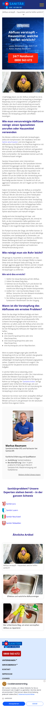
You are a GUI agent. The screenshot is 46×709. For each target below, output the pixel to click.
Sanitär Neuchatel (13, 517)
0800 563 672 (11, 653)
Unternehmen (9, 660)
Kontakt (6, 669)
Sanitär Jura (11, 504)
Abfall (34, 703)
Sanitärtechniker (29, 381)
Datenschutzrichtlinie (26, 694)
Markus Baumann (23, 48)
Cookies (6, 678)
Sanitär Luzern (12, 510)
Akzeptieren (14, 703)
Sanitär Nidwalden (13, 523)
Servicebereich (9, 665)
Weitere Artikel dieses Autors (29, 474)
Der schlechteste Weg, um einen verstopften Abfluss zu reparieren (21, 626)
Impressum (7, 674)
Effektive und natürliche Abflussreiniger (23, 596)
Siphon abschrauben (10, 142)
